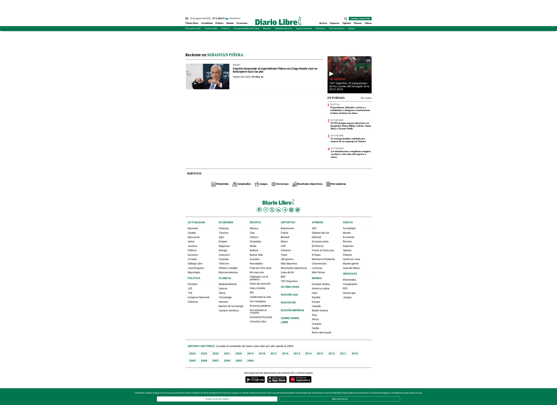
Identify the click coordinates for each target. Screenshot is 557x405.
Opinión (346, 23)
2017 (273, 353)
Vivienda (223, 259)
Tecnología (225, 297)
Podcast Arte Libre (260, 268)
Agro (221, 237)
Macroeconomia (228, 272)
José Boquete (196, 268)
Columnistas (319, 263)
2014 (308, 353)
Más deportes (289, 263)
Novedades (256, 263)
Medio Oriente (320, 310)
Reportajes (194, 272)
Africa (315, 319)
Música (254, 228)
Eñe (252, 292)
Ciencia (223, 288)
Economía (242, 23)
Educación (194, 237)
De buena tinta (320, 241)
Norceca (267, 28)
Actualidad (207, 23)
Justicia (192, 246)
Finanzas (224, 228)
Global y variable (228, 268)
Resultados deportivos (294, 268)
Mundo (230, 23)
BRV (283, 276)
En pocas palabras (260, 305)
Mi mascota (257, 272)
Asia (314, 315)
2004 (250, 360)
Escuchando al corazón (258, 311)
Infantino (225, 28)
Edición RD (288, 302)
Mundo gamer (351, 263)
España (316, 297)
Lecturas (317, 268)
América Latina (320, 288)
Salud (191, 241)
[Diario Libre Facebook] (259, 209)
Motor (284, 241)
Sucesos (193, 254)
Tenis (284, 254)
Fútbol (284, 232)
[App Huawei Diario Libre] (300, 379)
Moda (253, 246)
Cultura (254, 237)
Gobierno (193, 301)
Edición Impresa (292, 310)
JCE (190, 288)
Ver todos (366, 98)
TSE (190, 293)
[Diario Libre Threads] (291, 209)
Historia (223, 301)
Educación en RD (193, 28)
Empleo (223, 241)
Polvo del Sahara (336, 28)
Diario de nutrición (260, 283)
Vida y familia (257, 288)
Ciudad (192, 232)
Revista (323, 23)
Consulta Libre (258, 321)
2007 (215, 360)
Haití (314, 293)
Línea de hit (287, 272)
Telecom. (224, 263)
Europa (316, 301)
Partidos (193, 284)
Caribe (315, 328)
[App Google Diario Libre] (255, 379)
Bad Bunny (320, 28)
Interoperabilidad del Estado (246, 28)
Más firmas (318, 272)
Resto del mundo (321, 332)
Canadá (316, 306)
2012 (331, 353)
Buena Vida (256, 254)
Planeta (358, 23)
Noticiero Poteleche (323, 259)
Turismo (223, 232)
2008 (204, 360)
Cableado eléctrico (283, 28)
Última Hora (191, 23)
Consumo (224, 254)
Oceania (316, 323)
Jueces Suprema (304, 28)
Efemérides (349, 279)
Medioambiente (228, 284)
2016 (285, 353)
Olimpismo (287, 259)
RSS (345, 288)
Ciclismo (286, 250)
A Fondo (192, 259)
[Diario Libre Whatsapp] (297, 209)
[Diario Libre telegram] (284, 209)
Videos (368, 23)
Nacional (193, 228)
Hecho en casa (351, 259)
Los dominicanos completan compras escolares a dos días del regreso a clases (351, 154)
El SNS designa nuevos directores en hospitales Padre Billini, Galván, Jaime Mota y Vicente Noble (351, 126)
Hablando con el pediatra (259, 278)
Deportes (334, 23)
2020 (239, 353)
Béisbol (285, 237)
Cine (252, 232)
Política (219, 23)
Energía (223, 250)
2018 (262, 353)
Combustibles (211, 28)
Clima (222, 293)
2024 (192, 353)
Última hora (290, 286)
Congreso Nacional (198, 297)
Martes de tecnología (231, 306)
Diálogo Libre (195, 263)
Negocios (224, 246)
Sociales (255, 259)
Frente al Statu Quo (323, 250)
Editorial (316, 237)
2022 (215, 353)
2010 (355, 353)
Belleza (254, 250)
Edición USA (289, 294)
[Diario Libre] (278, 21)
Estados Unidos (321, 284)
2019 (250, 353)
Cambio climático (229, 310)
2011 (343, 353)
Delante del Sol (320, 232)
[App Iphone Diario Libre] (277, 379)
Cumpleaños (350, 284)
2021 (227, 353)
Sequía (351, 28)
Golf (283, 246)
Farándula (255, 241)
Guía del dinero (351, 268)
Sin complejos (258, 301)
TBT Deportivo (337, 79)
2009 (192, 360)
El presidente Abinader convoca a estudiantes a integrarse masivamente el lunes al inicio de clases (350, 110)
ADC (314, 228)
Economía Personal (261, 317)
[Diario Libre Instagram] (265, 209)
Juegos (347, 297)
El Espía (316, 254)
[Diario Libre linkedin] (278, 209)
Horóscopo (349, 293)
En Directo (317, 246)
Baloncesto (287, 228)
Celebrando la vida (260, 297)
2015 (297, 353)
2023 (204, 353)
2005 (239, 360)
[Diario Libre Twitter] (272, 209)
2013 (320, 353)
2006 (227, 360)
